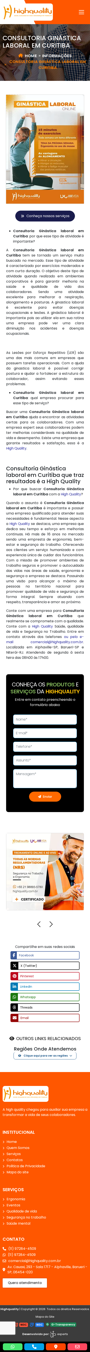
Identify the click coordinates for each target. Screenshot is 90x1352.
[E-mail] (77, 1346)
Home (31, 55)
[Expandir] (81, 12)
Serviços (14, 1153)
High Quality (16, 448)
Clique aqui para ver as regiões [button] (45, 1055)
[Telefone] (34, 1346)
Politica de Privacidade (26, 1166)
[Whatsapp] (13, 1346)
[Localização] (56, 1346)
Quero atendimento (25, 1282)
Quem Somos (18, 1147)
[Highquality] (25, 1093)
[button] (39, 925)
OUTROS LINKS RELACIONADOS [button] (48, 1039)
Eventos (13, 1205)
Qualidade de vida (22, 1211)
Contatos (15, 1159)
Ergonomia (16, 1199)
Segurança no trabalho (26, 1217)
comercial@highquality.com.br (57, 641)
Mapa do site (18, 1172)
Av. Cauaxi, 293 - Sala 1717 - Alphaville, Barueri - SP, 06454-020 (47, 1269)
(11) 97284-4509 (22, 1248)
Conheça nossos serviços (47, 215)
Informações (57, 55)
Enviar (47, 796)
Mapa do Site (45, 1317)
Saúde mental (18, 1223)
